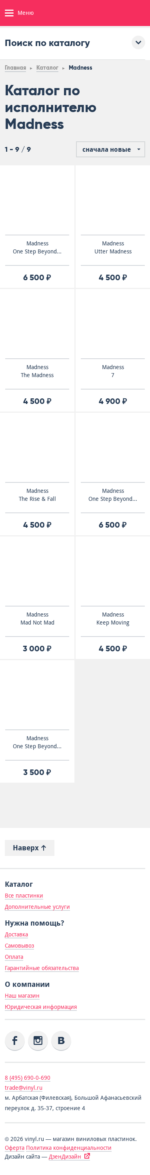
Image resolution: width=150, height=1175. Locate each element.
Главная (15, 67)
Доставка (16, 934)
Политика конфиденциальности (69, 1148)
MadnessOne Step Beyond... (37, 247)
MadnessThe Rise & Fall (37, 495)
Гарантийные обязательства (42, 968)
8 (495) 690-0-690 (27, 1078)
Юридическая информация (41, 1007)
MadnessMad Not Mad (37, 618)
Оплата (14, 957)
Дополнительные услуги (37, 907)
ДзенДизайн (65, 1156)
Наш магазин (22, 995)
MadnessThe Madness (37, 371)
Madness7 (113, 371)
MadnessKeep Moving (112, 618)
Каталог (47, 67)
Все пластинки (24, 895)
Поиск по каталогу (47, 42)
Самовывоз (19, 945)
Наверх (27, 848)
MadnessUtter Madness (113, 247)
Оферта (14, 1148)
